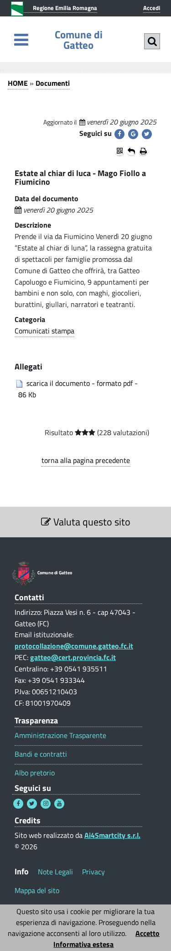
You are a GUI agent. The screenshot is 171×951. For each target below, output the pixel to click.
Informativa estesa (83, 944)
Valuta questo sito (90, 521)
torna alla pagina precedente (85, 460)
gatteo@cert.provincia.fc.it (73, 657)
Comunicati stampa (44, 330)
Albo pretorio (35, 773)
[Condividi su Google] (133, 134)
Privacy (93, 871)
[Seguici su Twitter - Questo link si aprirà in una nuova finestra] (32, 804)
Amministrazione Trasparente (60, 735)
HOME (18, 83)
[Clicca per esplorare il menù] (21, 39)
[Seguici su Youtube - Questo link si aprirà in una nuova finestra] (59, 804)
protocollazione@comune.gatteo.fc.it (74, 645)
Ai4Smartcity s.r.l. (112, 835)
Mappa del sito (37, 890)
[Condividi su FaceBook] (119, 134)
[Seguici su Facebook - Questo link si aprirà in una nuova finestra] (18, 804)
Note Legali (55, 871)
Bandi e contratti (41, 754)
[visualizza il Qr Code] (119, 151)
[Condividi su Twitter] (147, 134)
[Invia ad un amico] (131, 151)
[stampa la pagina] (143, 151)
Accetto (147, 933)
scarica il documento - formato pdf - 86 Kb (77, 389)
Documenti (53, 83)
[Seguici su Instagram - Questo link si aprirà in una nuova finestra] (46, 804)
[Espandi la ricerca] (152, 41)
